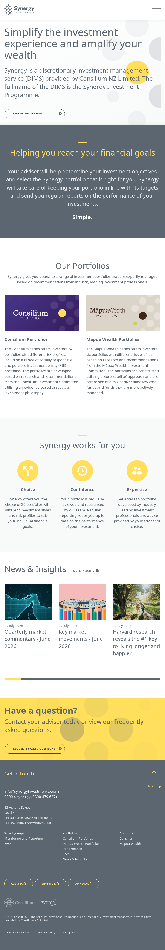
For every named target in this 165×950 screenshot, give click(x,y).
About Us (126, 833)
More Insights (84, 571)
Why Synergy (14, 833)
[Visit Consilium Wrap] (48, 902)
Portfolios (70, 833)
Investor (49, 883)
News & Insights (75, 859)
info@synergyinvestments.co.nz (31, 791)
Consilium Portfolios (78, 838)
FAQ (7, 843)
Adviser (17, 883)
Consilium (126, 838)
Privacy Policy (47, 932)
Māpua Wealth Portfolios (81, 843)
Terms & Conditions (17, 932)
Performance (72, 848)
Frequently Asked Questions (33, 748)
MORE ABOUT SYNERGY (27, 113)
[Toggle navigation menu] (156, 10)
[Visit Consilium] (19, 902)
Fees (66, 854)
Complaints (70, 932)
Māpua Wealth (130, 843)
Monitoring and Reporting (23, 838)
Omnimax (82, 883)
